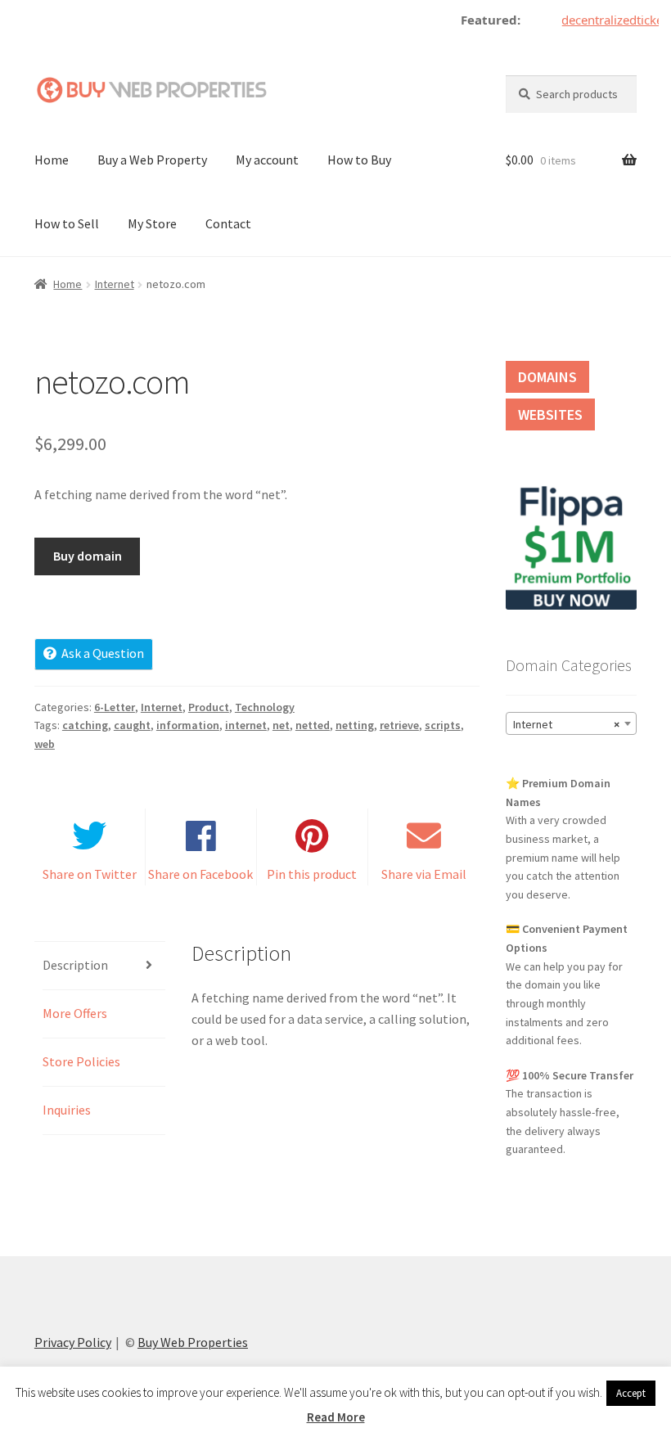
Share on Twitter (90, 874)
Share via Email (423, 874)
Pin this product (312, 874)
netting (355, 725)
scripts (443, 725)
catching (85, 725)
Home (51, 159)
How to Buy (359, 159)
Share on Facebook (200, 874)
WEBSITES (550, 414)
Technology (265, 707)
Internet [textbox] (566, 724)
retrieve (399, 725)
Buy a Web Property (152, 159)
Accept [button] (631, 1393)
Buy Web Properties (192, 1342)
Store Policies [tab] (81, 1061)
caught (132, 725)
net (281, 725)
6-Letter (114, 707)
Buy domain (87, 555)
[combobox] (571, 723)
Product (208, 707)
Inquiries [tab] (67, 1109)
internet (246, 725)
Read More (336, 1417)
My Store (152, 223)
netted (312, 725)
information (187, 725)
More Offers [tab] (75, 1013)
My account (267, 159)
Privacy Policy (72, 1342)
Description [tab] (75, 965)
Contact (228, 223)
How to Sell (66, 223)
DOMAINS (547, 376)
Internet (114, 284)
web (44, 744)
